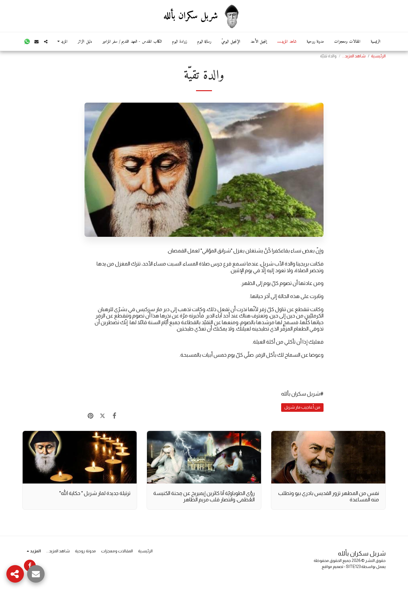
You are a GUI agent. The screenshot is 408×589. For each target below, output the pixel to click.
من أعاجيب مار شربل (302, 407)
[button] (45, 42)
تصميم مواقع (332, 566)
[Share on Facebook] (114, 415)
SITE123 (353, 566)
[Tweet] (102, 415)
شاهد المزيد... (354, 56)
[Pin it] (90, 415)
